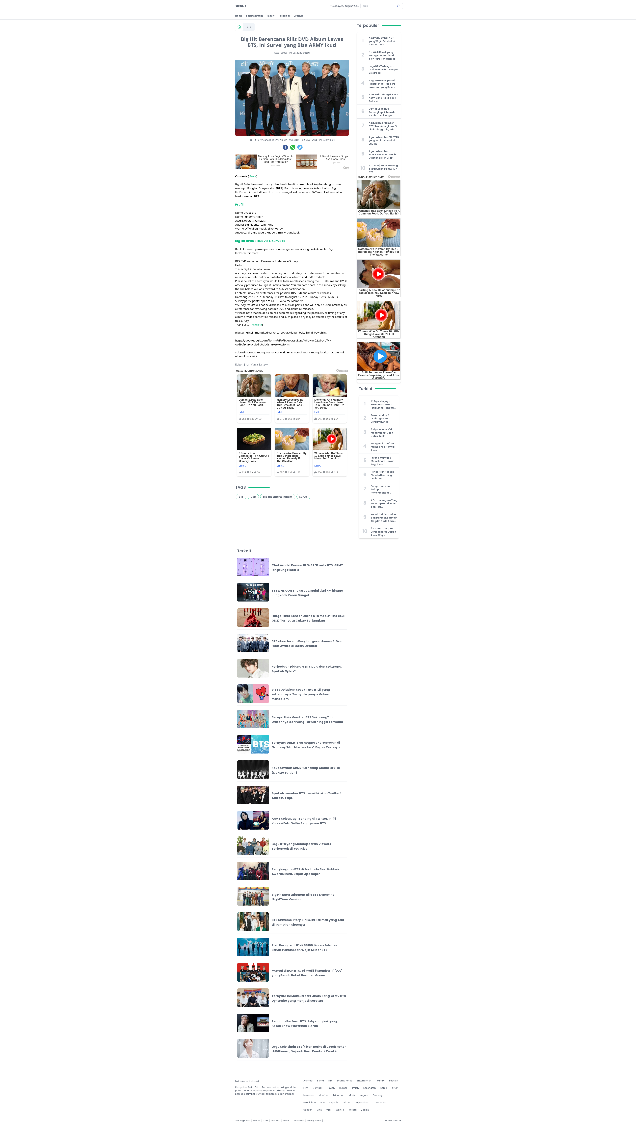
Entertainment (254, 15)
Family (270, 15)
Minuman (338, 1095)
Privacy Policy (314, 1120)
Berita (320, 1080)
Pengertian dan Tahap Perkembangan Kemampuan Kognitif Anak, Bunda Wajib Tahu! (384, 489)
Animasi (308, 1080)
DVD (253, 496)
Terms (286, 1120)
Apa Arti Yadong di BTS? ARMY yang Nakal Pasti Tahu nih (383, 98)
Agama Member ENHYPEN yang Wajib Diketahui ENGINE (384, 140)
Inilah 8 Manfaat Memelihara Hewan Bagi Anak (382, 461)
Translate (256, 325)
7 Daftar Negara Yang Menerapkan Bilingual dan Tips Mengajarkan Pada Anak (384, 503)
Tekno (346, 1102)
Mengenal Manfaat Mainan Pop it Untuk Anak (383, 447)
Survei (303, 496)
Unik (319, 1109)
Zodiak (365, 1109)
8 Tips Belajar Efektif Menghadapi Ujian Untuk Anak (383, 433)
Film (305, 1088)
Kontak (256, 1120)
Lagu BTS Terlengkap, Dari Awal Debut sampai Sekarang (383, 70)
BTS (248, 27)
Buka (252, 176)
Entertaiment (364, 1080)
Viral (328, 1109)
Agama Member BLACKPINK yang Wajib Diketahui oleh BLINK (382, 154)
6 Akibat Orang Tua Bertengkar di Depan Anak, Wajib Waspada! (383, 532)
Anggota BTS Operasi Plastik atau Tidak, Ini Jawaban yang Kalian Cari (382, 84)
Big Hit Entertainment (277, 496)
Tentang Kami (242, 1120)
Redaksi (275, 1120)
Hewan (331, 1088)
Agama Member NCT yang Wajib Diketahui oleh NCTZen (382, 41)
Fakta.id (240, 6)
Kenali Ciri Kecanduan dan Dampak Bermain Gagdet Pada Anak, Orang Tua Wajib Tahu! (384, 518)
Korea (383, 1088)
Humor (343, 1088)
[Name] (398, 6)
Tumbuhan (379, 1102)
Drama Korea (344, 1080)
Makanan (308, 1095)
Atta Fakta (280, 52)
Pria (322, 1102)
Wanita (340, 1109)
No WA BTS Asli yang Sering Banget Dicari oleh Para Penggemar (382, 55)
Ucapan (307, 1109)
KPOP (395, 1088)
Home (238, 15)
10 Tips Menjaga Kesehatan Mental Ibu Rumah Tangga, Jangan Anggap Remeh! (382, 404)
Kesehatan (369, 1088)
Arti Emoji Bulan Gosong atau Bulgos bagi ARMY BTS (383, 169)
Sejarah (333, 1102)
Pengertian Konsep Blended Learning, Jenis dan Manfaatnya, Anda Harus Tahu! (382, 475)
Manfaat (324, 1095)
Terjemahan (361, 1102)
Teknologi (284, 15)
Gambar (317, 1088)
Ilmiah (355, 1088)
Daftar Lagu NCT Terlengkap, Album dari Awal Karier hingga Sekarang (383, 112)
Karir (266, 1120)
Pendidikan (309, 1102)
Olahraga (378, 1095)
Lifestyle (298, 15)
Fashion (393, 1080)
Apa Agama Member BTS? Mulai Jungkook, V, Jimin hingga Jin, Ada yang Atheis (383, 126)
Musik (352, 1095)
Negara (364, 1095)
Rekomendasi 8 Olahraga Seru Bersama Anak (380, 418)
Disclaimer (298, 1120)
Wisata (353, 1109)
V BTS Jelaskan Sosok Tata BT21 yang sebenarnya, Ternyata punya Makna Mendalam (301, 694)
